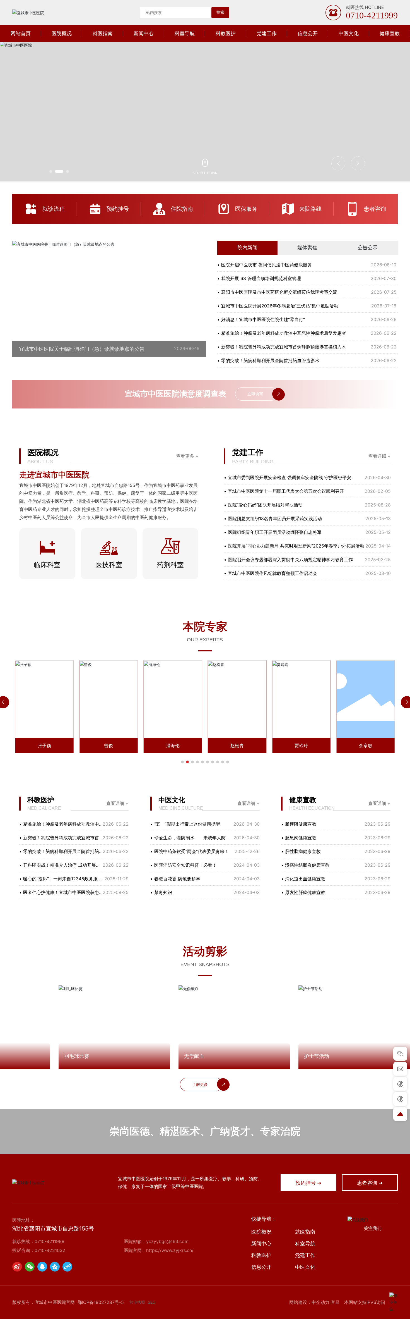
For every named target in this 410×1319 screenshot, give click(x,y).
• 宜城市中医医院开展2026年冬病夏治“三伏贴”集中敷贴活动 (277, 306)
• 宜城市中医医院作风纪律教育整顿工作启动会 (270, 573)
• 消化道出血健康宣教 (303, 878)
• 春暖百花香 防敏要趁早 (175, 878)
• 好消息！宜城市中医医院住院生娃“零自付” (261, 319)
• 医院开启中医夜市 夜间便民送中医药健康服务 (264, 264)
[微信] (30, 1267)
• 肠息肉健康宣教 (298, 837)
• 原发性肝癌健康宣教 (303, 892)
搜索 (220, 12)
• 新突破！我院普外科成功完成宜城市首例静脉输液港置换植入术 (281, 347)
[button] (50, 171)
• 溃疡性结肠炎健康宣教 (305, 865)
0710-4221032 (50, 1250)
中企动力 (320, 1302)
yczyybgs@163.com (167, 1241)
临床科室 (47, 565)
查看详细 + (379, 456)
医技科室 (108, 565)
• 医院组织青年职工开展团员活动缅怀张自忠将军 (273, 532)
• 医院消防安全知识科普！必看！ (183, 865)
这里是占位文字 (44, 209)
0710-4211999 (372, 15)
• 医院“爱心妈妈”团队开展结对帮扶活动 (263, 505)
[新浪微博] (17, 1267)
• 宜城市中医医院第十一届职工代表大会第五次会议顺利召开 (284, 491)
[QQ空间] (55, 1267)
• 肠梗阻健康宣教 (298, 824)
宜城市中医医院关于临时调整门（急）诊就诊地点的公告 (81, 349)
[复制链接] (67, 1267)
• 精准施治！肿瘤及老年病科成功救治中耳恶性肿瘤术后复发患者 (281, 333)
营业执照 (137, 1302)
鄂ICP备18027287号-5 (101, 1302)
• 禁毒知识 (161, 892)
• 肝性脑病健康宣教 (301, 851)
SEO (152, 1302)
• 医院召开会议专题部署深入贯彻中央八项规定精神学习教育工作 (288, 559)
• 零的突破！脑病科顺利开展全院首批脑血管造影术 (268, 360)
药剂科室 (170, 565)
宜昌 (335, 1302)
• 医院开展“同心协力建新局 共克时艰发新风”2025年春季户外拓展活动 (294, 546)
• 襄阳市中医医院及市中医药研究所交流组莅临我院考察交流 (277, 292)
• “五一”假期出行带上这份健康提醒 (185, 824)
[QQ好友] (42, 1267)
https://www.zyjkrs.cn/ (170, 1250)
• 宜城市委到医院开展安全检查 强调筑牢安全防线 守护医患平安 (287, 477)
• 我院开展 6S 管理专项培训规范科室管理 (259, 278)
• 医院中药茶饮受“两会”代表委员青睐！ (189, 851)
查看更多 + (187, 456)
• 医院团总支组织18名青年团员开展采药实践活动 (273, 518)
